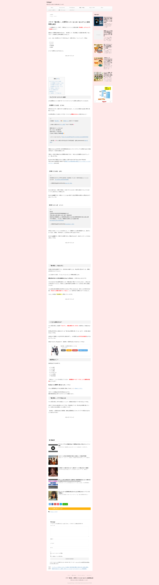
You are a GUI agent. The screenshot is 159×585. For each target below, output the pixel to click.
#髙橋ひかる (66, 120)
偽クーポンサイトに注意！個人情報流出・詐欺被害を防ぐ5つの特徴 (108, 46)
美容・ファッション (62, 10)
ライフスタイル (72, 7)
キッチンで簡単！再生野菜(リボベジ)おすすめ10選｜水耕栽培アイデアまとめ (108, 74)
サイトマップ (72, 10)
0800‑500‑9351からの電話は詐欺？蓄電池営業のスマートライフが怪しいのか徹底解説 (108, 20)
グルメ (102, 7)
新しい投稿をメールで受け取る (56, 556)
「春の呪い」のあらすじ (54, 88)
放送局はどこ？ (52, 91)
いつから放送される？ (54, 89)
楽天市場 (75, 350)
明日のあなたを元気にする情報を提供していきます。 (79, 580)
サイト (51, 547)
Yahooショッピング (83, 350)
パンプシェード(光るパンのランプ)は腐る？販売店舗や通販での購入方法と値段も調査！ (70, 567)
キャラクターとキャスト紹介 (55, 81)
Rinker (66, 347)
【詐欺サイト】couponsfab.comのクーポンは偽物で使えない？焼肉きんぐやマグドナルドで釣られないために (108, 61)
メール (52, 543)
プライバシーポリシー (81, 575)
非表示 (57, 78)
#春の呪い (57, 120)
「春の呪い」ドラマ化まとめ (55, 93)
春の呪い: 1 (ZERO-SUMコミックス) (69, 346)
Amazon (68, 350)
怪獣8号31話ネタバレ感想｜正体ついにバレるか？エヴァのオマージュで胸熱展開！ (69, 568)
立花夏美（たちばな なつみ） (57, 83)
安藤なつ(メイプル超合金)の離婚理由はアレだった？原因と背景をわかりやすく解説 (108, 33)
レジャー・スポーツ (52, 10)
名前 (51, 539)
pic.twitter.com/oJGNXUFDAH (81, 137)
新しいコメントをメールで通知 (56, 553)
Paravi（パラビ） (79, 388)
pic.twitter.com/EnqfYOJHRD (62, 179)
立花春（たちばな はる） (56, 84)
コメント (52, 525)
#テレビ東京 (62, 124)
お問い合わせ (74, 575)
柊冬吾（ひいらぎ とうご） (56, 86)
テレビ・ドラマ (92, 7)
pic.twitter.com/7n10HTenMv (57, 220)
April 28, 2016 (68, 183)
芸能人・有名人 (82, 7)
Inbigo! (49, 2)
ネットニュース (62, 7)
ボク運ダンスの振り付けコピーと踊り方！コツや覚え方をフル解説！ (73, 467)
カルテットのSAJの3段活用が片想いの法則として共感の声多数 (72, 456)
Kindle (63, 350)
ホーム (52, 7)
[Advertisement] (69, 67)
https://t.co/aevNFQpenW (68, 137)
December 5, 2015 (69, 224)
